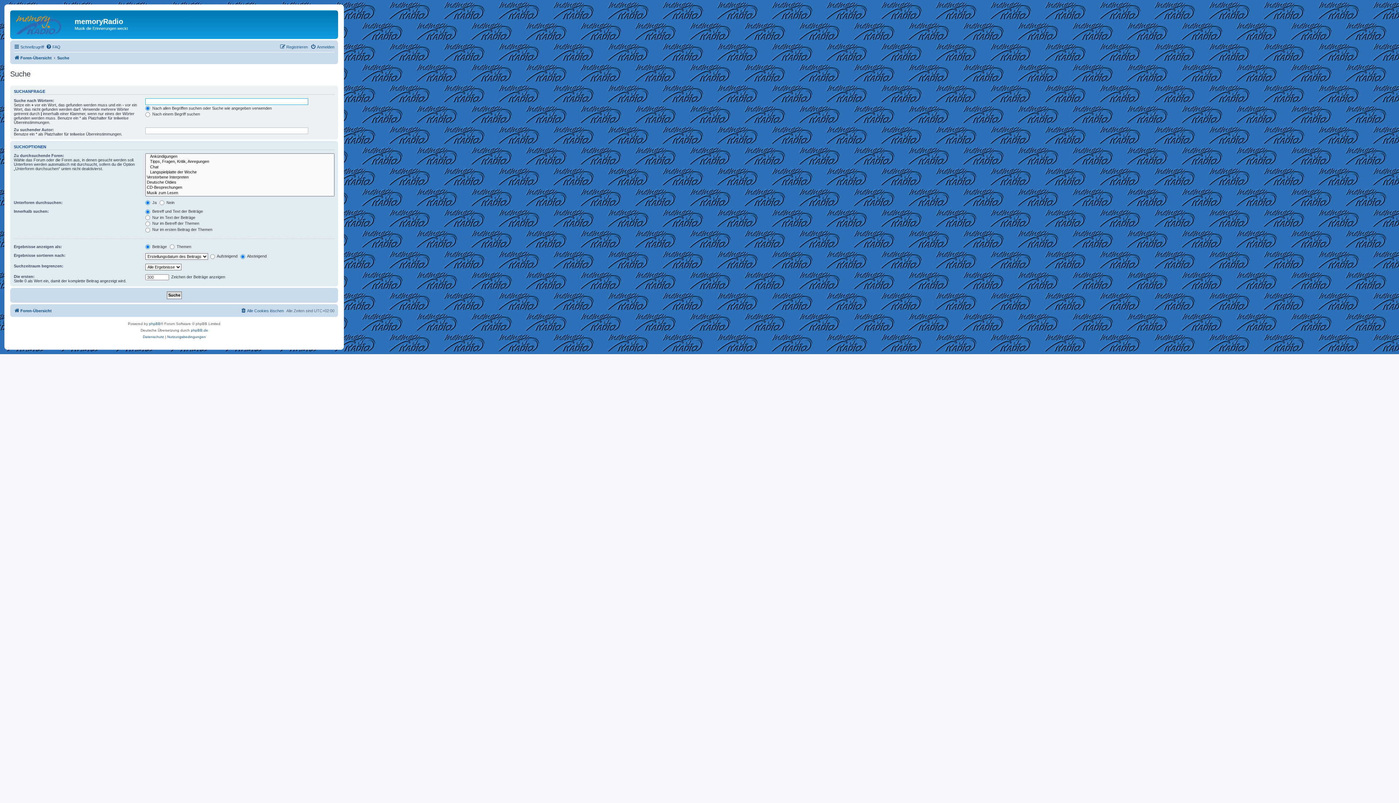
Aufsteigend (227, 256)
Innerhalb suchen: (31, 211)
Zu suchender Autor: (34, 130)
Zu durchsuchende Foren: (39, 155)
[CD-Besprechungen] (240, 187)
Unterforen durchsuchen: (38, 202)
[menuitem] (53, 47)
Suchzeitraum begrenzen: (38, 266)
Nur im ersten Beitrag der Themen (181, 229)
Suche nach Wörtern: (34, 100)
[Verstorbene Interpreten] (240, 177)
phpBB (155, 324)
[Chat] (240, 167)
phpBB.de (199, 330)
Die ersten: (24, 276)
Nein (170, 202)
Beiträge (159, 246)
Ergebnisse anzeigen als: (38, 246)
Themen (183, 246)
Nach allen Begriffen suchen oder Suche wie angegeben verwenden (211, 108)
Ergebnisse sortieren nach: (40, 255)
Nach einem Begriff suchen (175, 114)
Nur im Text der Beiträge (173, 217)
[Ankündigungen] (240, 156)
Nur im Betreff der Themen (175, 223)
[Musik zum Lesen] (240, 193)
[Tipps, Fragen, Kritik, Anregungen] (240, 161)
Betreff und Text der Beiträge (177, 211)
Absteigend (256, 256)
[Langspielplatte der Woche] (240, 172)
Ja (154, 202)
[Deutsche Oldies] (240, 182)
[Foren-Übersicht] (43, 23)
